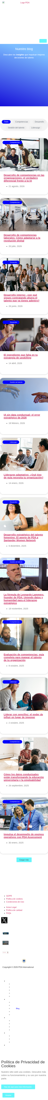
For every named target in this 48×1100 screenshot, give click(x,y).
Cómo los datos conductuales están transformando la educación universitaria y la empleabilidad (24, 777)
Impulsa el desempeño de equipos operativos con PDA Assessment (24, 836)
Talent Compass (22, 996)
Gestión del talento (16, 128)
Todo (6, 122)
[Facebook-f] (13, 920)
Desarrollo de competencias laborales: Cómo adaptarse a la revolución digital (22, 238)
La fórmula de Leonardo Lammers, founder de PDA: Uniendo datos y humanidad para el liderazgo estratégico (24, 598)
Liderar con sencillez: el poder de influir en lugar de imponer (23, 716)
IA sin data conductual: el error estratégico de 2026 (22, 416)
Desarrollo (39, 122)
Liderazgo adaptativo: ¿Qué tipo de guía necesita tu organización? (23, 476)
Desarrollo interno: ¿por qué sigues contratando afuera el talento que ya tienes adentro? (21, 298)
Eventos (12, 1018)
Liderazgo (35, 128)
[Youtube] (22, 920)
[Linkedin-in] (32, 920)
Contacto (12, 1045)
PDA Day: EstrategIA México (27, 1021)
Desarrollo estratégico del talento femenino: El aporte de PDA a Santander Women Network (23, 537)
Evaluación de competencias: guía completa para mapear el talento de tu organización (24, 657)
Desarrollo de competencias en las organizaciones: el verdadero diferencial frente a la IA (24, 178)
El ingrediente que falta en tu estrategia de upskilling (21, 356)
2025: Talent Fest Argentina (26, 1030)
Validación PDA (22, 1015)
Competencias (21, 122)
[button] (24, 859)
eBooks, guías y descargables (27, 1005)
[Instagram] (41, 920)
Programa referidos (23, 1042)
